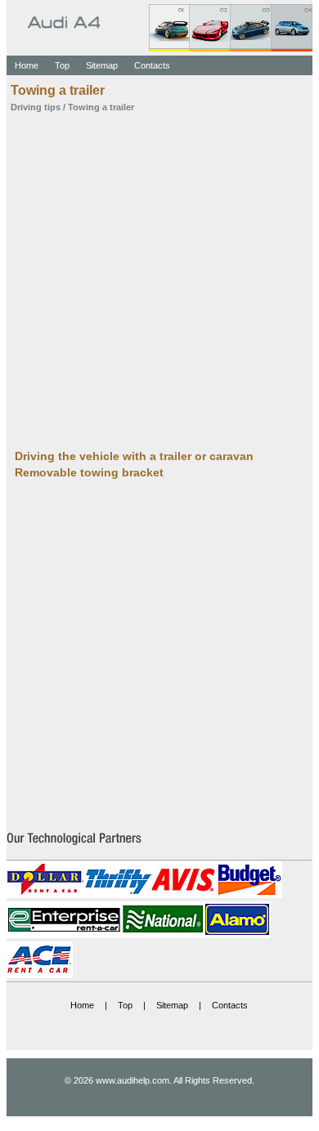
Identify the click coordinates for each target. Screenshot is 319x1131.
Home (26, 65)
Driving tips (36, 107)
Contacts (152, 65)
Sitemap (102, 65)
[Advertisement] (159, 279)
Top (62, 65)
